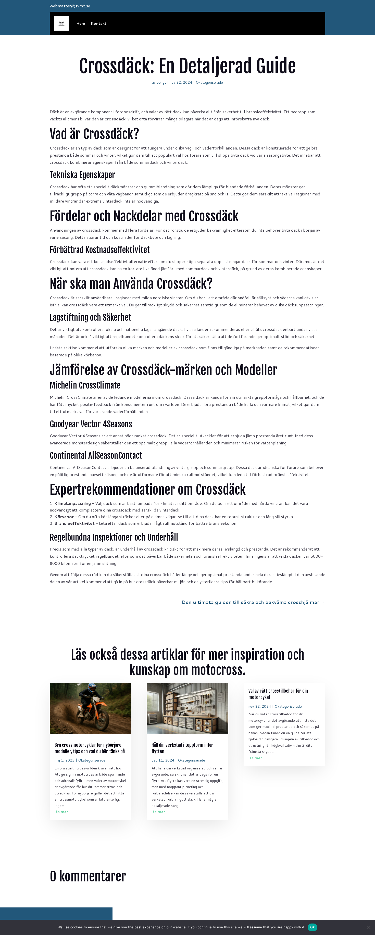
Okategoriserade (209, 82)
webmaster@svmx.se (70, 6)
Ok (312, 927)
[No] (368, 927)
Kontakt (98, 23)
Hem (80, 23)
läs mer (61, 811)
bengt (161, 82)
